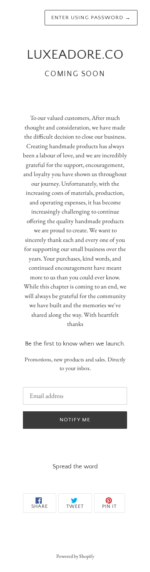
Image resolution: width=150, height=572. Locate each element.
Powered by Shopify (75, 556)
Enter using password (91, 17)
